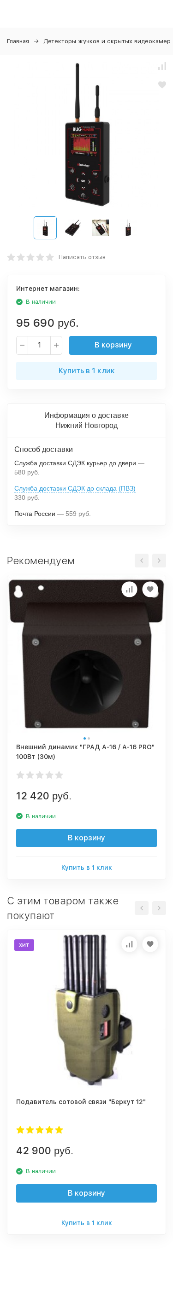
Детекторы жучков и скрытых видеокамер (107, 41)
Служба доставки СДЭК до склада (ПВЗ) (75, 488)
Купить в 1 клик (87, 370)
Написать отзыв (82, 257)
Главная (18, 41)
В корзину (113, 345)
